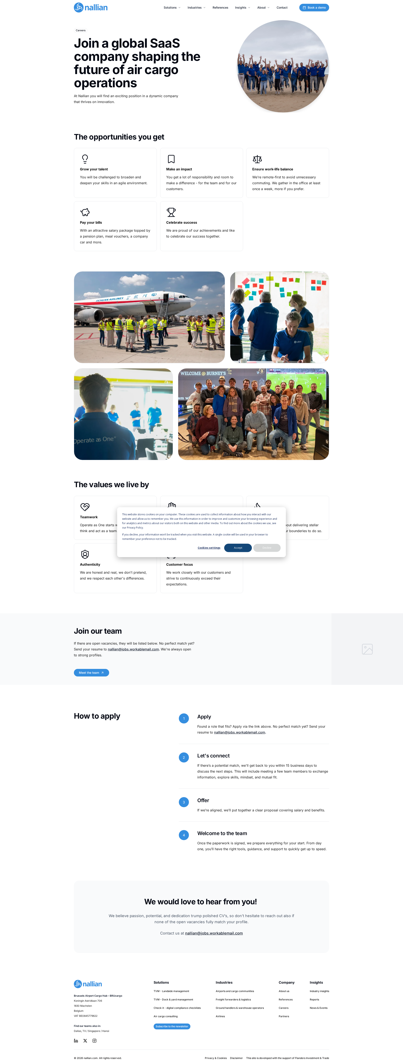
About (261, 7)
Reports (314, 999)
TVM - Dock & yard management (173, 999)
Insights (240, 7)
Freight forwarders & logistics (233, 999)
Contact (282, 7)
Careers (283, 1007)
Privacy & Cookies (216, 1058)
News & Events (318, 1007)
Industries (195, 7)
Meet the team (89, 672)
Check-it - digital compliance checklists (177, 1007)
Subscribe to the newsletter (172, 1026)
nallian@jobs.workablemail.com (133, 649)
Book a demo (317, 7)
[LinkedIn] (76, 1041)
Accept (238, 548)
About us (284, 991)
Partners (284, 1016)
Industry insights (319, 991)
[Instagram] (94, 1041)
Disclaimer (236, 1058)
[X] (85, 1041)
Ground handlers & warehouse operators (240, 1007)
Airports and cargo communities (235, 991)
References (220, 7)
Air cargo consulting (166, 1016)
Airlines (220, 1016)
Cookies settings (209, 548)
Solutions (170, 7)
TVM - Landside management (171, 991)
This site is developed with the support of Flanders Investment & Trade (287, 1058)
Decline (267, 548)
